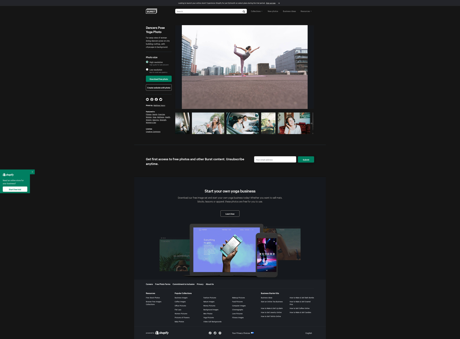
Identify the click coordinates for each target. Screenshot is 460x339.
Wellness (160, 117)
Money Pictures (209, 305)
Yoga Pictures (208, 317)
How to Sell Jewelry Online (271, 312)
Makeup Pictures (238, 297)
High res (207, 132)
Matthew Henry (159, 105)
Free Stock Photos (153, 297)
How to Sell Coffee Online (300, 308)
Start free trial (15, 189)
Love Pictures (237, 313)
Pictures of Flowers (182, 317)
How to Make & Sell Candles (300, 312)
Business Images (181, 297)
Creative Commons (153, 131)
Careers (149, 283)
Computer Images (239, 305)
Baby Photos (179, 321)
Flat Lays (178, 309)
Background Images (210, 309)
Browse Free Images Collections (153, 302)
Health (167, 117)
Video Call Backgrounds (212, 321)
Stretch (149, 119)
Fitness (148, 114)
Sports (154, 114)
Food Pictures (237, 301)
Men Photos (207, 313)
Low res (183, 132)
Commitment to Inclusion (184, 283)
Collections (256, 10)
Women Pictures (181, 313)
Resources (305, 10)
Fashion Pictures (209, 297)
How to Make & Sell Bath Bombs (302, 297)
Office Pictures (180, 305)
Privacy (200, 283)
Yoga (154, 117)
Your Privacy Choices (241, 332)
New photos (273, 10)
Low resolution (156, 69)
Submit (306, 159)
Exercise (161, 114)
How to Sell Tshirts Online (271, 316)
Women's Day (151, 122)
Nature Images (208, 301)
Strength (163, 119)
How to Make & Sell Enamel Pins (300, 302)
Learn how (230, 213)
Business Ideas (266, 297)
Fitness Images (238, 317)
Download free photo (159, 78)
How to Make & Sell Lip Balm (272, 308)
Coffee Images (180, 301)
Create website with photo (158, 87)
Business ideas (289, 10)
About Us (210, 283)
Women (149, 117)
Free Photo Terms (162, 283)
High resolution (156, 62)
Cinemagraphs (237, 309)
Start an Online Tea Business (272, 301)
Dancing (155, 119)
